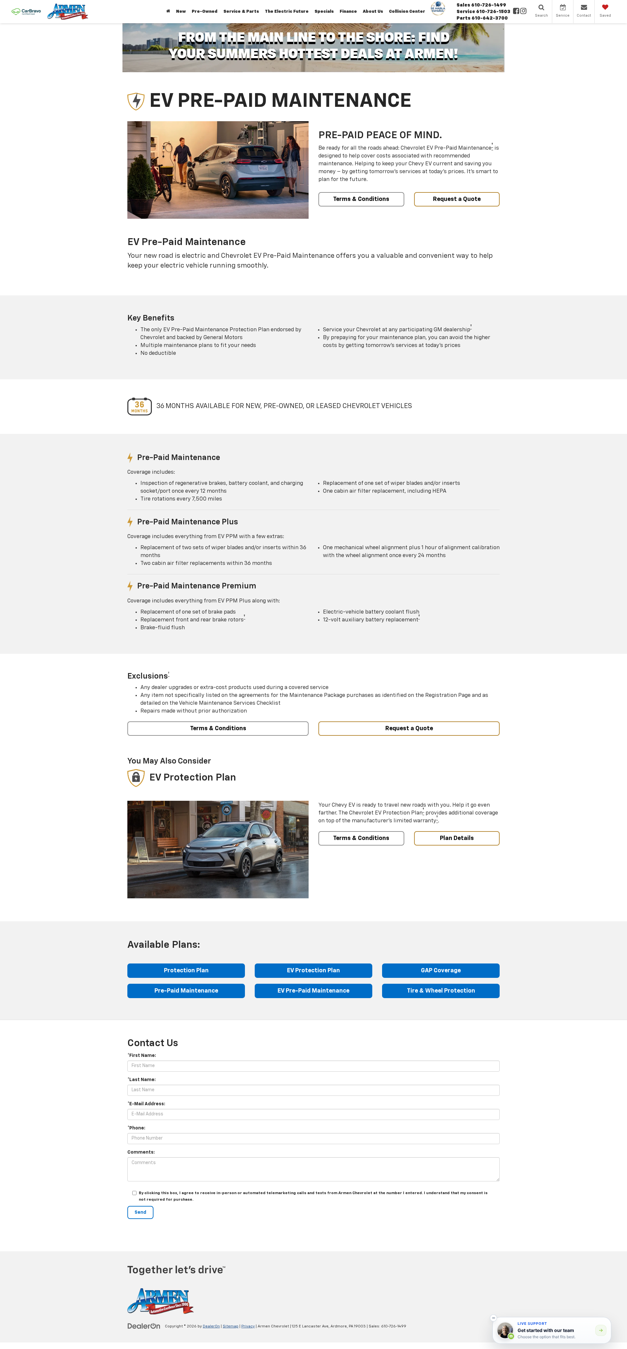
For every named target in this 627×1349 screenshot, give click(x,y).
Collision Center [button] (407, 11)
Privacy (248, 1326)
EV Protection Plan (313, 971)
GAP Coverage (441, 971)
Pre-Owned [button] (204, 11)
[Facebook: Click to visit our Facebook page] (516, 11)
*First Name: (141, 1055)
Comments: (141, 1152)
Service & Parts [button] (241, 11)
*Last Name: (141, 1080)
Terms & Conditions (361, 199)
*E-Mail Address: (146, 1104)
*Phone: (136, 1128)
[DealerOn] (144, 1326)
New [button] (181, 11)
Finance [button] (348, 11)
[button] (493, 1318)
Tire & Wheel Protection (441, 991)
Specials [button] (324, 11)
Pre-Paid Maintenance (186, 991)
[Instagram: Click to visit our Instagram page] (523, 11)
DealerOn (211, 1326)
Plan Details (457, 838)
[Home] (168, 11)
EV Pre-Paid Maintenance (313, 991)
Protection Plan (186, 971)
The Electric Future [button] (287, 11)
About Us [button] (373, 11)
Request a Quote (457, 199)
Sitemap (230, 1326)
